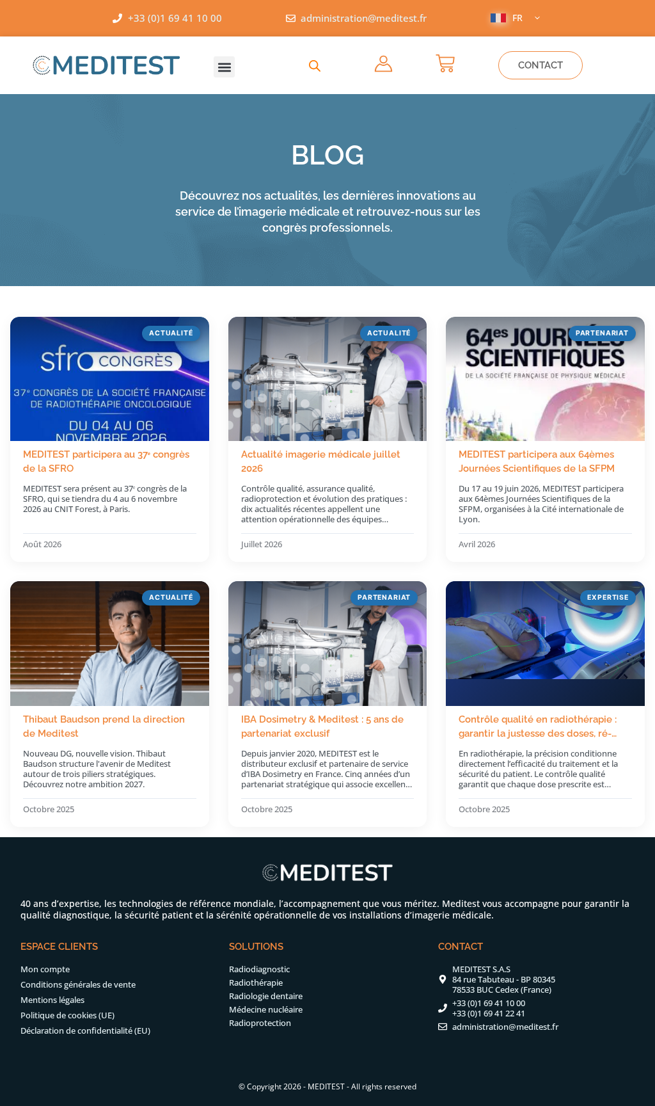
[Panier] (445, 63)
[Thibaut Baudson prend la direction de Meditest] (109, 643)
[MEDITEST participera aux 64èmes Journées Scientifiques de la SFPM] (545, 379)
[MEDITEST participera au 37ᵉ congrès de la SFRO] (109, 379)
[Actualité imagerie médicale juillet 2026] (327, 379)
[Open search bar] (314, 65)
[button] (224, 66)
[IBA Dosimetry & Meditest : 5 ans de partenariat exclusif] (327, 643)
